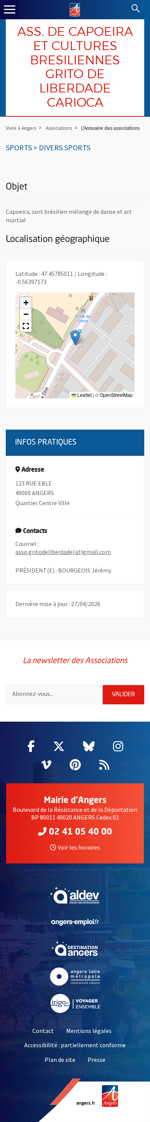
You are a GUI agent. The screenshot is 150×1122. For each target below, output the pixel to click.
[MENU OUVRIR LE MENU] (9, 9)
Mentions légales (89, 1031)
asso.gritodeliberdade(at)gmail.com (63, 552)
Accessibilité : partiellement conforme (75, 1045)
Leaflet (84, 394)
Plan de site (60, 1059)
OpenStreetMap (116, 394)
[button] (75, 338)
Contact (43, 1031)
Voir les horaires (79, 847)
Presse (96, 1059)
